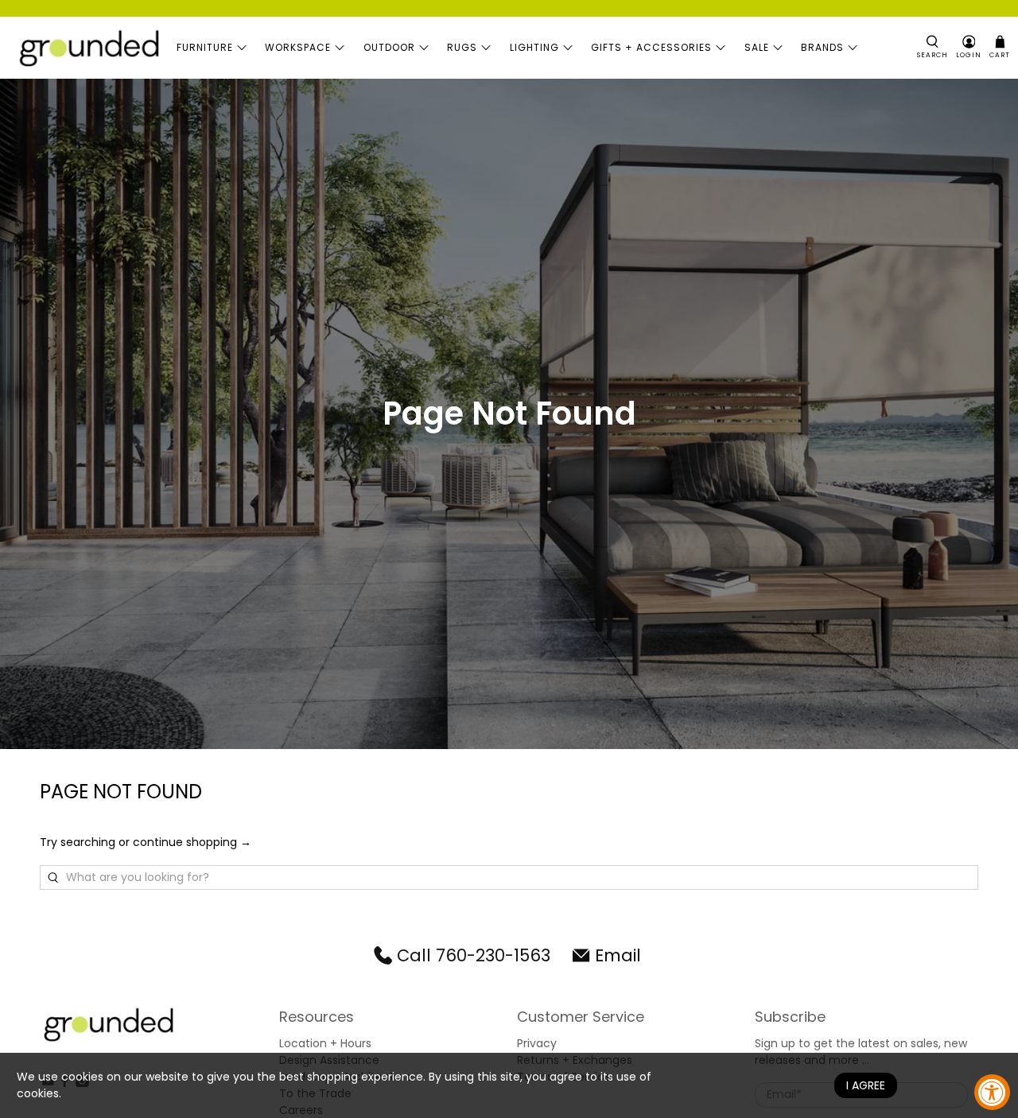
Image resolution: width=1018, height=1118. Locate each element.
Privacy (537, 1043)
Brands (822, 47)
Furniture (205, 47)
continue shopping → (192, 842)
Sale (756, 47)
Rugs (462, 47)
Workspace (298, 47)
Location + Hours (325, 1043)
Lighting (534, 47)
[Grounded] (88, 48)
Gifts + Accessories (651, 47)
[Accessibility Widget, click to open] (992, 1092)
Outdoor (389, 47)
